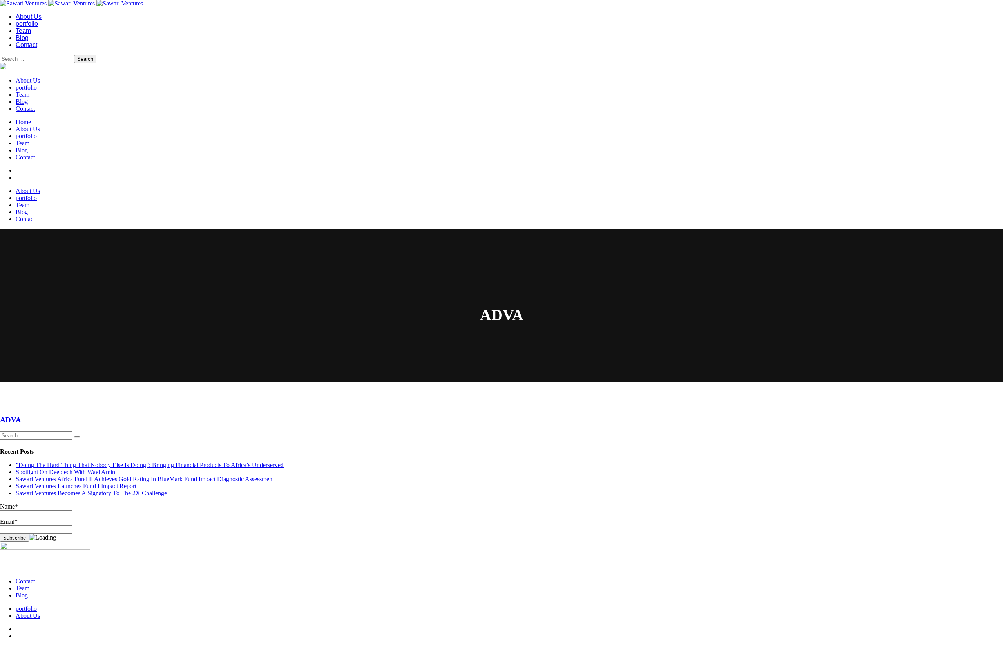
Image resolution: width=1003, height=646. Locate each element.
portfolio (27, 23)
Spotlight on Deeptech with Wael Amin (65, 472)
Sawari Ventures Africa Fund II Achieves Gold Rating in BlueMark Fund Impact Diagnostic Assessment (145, 479)
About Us (29, 16)
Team (23, 30)
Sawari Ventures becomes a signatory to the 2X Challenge (91, 493)
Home (23, 122)
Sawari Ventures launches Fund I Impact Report (76, 486)
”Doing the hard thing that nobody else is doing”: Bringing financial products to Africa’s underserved (150, 465)
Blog (22, 37)
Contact (26, 45)
